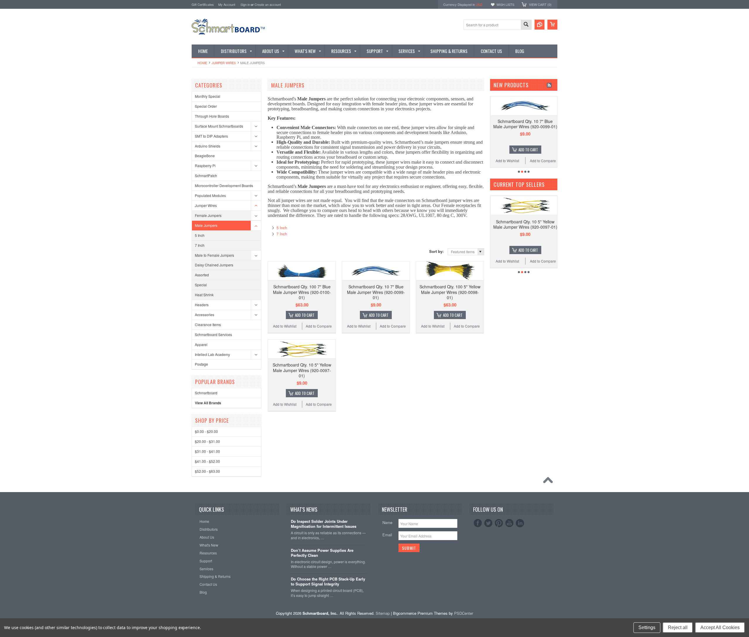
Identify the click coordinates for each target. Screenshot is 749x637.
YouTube (509, 523)
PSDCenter (463, 613)
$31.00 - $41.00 (207, 451)
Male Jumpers (206, 225)
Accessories (204, 314)
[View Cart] (552, 25)
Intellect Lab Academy (212, 354)
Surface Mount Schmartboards (219, 126)
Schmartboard (206, 392)
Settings (646, 627)
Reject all (678, 627)
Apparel (201, 344)
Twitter (488, 523)
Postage (201, 364)
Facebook (478, 523)
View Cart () (540, 4)
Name (387, 522)
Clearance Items (208, 324)
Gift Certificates (203, 4)
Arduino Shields (207, 145)
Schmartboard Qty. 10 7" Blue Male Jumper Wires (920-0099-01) (376, 292)
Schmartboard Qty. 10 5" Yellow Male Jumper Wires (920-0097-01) (302, 370)
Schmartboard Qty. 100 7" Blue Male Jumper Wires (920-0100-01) (302, 292)
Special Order (206, 106)
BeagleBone (205, 155)
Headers (202, 304)
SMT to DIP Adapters (211, 135)
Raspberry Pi (205, 165)
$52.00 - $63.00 (207, 471)
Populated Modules (210, 195)
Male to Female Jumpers (214, 255)
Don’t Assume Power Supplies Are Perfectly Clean (322, 553)
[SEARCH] (526, 25)
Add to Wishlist (284, 325)
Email (387, 534)
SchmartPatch (206, 175)
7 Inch (200, 245)
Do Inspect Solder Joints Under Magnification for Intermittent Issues (323, 524)
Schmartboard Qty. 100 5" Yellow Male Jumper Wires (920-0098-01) (450, 292)
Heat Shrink (204, 294)
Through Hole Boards (212, 116)
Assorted (202, 274)
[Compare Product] (539, 25)
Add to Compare (319, 325)
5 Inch (200, 235)
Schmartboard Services (213, 334)
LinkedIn (520, 523)
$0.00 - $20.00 (206, 431)
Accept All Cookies (720, 627)
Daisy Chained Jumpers (214, 264)
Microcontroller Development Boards (224, 185)
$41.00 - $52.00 (207, 461)
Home (202, 62)
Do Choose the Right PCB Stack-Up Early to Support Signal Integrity (328, 582)
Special (201, 284)
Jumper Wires (224, 62)
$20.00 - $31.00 (207, 441)
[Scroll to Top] (549, 481)
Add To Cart (305, 315)
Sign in (245, 4)
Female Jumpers (208, 215)
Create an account (268, 4)
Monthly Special (207, 96)
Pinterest (499, 523)
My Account (226, 4)
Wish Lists (505, 4)
